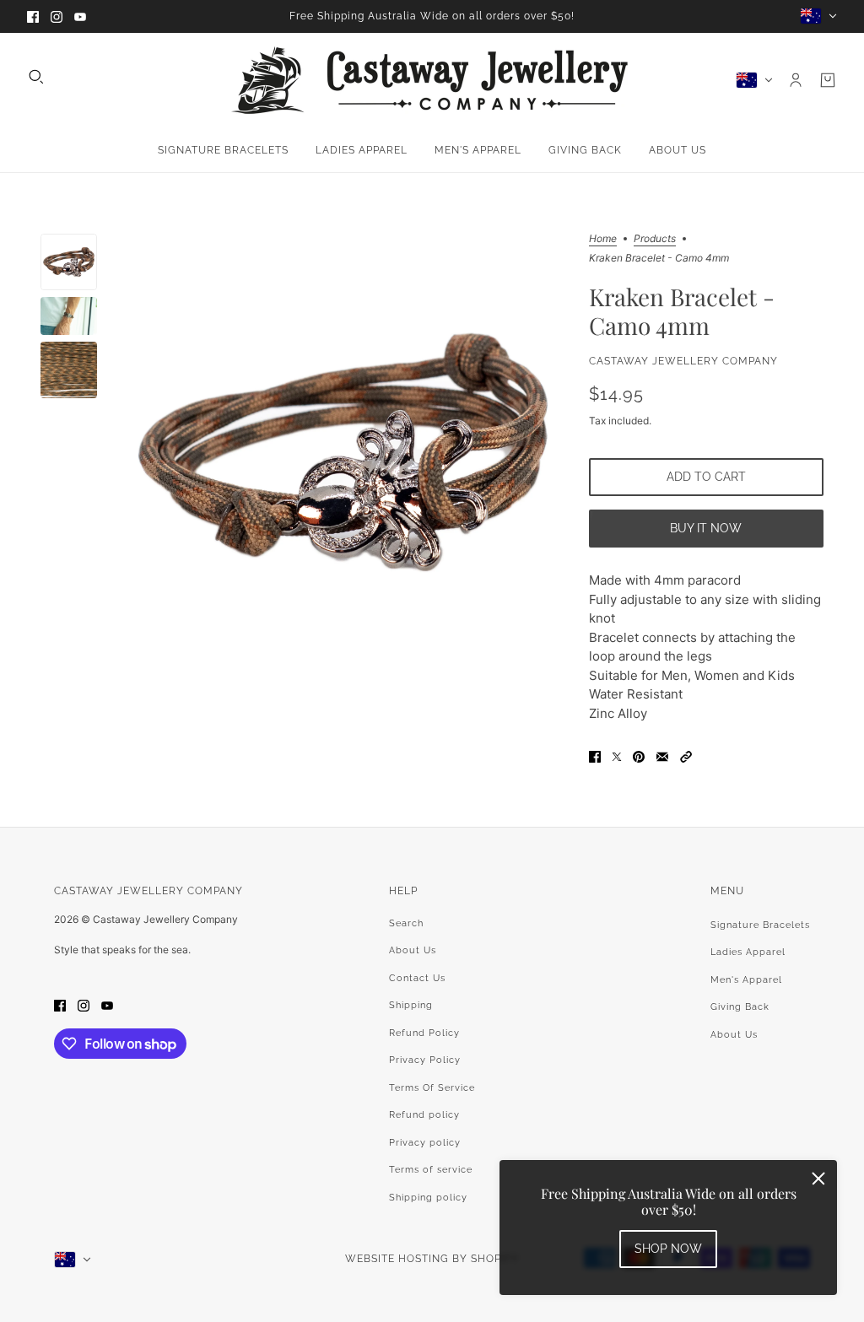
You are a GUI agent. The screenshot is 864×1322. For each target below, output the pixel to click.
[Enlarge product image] (342, 452)
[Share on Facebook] (595, 756)
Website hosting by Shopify (432, 1259)
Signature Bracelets (760, 925)
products (655, 239)
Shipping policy (428, 1197)
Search (406, 923)
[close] (818, 1178)
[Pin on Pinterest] (638, 756)
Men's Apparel (746, 979)
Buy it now (706, 528)
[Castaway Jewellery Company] (432, 80)
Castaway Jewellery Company (683, 361)
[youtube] (80, 16)
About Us (412, 950)
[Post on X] (617, 756)
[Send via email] (662, 756)
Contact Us (417, 978)
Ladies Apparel (748, 952)
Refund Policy (424, 1033)
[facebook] (33, 16)
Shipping (411, 1005)
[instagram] (56, 16)
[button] (686, 756)
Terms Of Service (432, 1087)
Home (603, 239)
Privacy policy (425, 1142)
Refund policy (424, 1114)
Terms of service (430, 1169)
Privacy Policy (425, 1060)
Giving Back (740, 1006)
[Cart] (827, 80)
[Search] (36, 76)
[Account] (795, 80)
